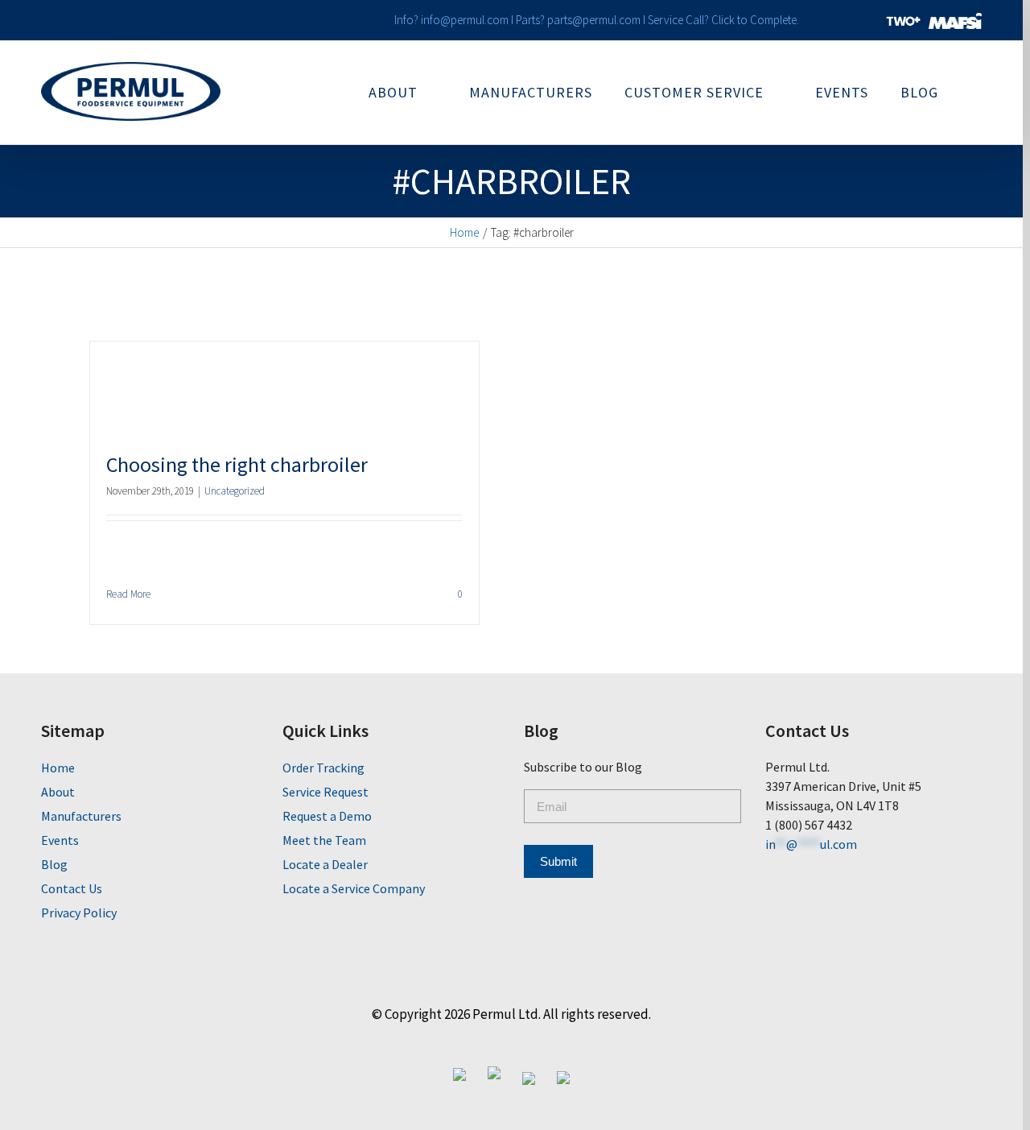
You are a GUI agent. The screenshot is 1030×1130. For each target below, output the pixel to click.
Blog (54, 864)
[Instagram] (799, 871)
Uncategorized (234, 491)
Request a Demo (327, 816)
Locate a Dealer (325, 864)
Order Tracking (323, 768)
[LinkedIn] (773, 871)
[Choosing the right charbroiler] (284, 387)
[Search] (976, 92)
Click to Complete (754, 19)
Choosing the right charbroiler (237, 464)
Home (58, 768)
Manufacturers (81, 816)
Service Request (325, 792)
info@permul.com (465, 19)
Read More (128, 594)
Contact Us (71, 888)
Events (60, 840)
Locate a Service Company (353, 888)
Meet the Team (324, 840)
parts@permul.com (594, 19)
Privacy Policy (79, 912)
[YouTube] (826, 871)
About (58, 792)
